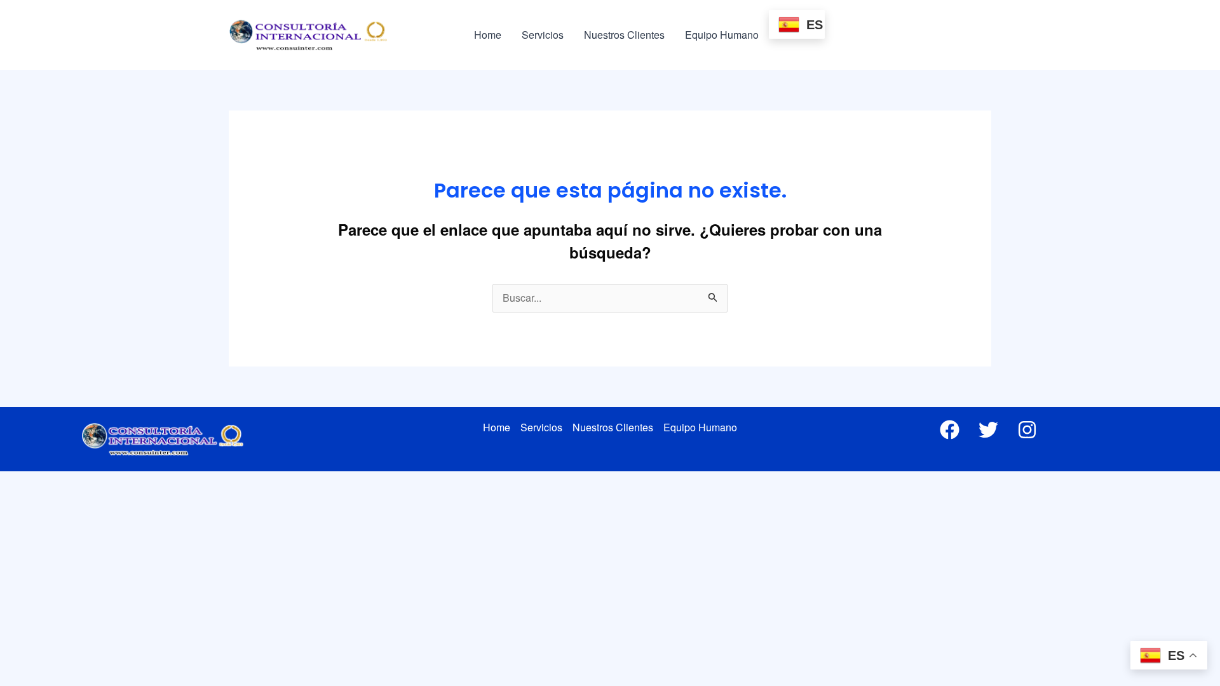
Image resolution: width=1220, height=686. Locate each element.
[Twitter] (988, 430)
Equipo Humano (722, 34)
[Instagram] (1027, 430)
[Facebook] (949, 430)
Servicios (543, 34)
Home (487, 34)
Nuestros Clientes (624, 34)
